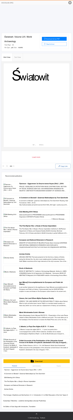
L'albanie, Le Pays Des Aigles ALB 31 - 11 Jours (36, 326)
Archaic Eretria (24, 254)
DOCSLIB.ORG (7, 2)
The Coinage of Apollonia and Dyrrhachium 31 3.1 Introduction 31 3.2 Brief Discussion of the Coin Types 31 (35, 395)
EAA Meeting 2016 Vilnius (28, 212)
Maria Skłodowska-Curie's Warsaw (31, 312)
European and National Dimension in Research (36, 240)
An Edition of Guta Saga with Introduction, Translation (19, 406)
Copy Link (63, 166)
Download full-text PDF (53, 39)
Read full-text (50, 44)
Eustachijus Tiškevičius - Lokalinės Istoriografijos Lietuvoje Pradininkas (24, 401)
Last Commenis (37, 366)
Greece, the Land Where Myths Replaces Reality (36, 298)
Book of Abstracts (25, 268)
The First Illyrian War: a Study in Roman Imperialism (37, 226)
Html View (6, 57)
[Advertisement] (36, 19)
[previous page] (3, 166)
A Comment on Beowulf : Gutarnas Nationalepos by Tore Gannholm (43, 198)
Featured (14, 366)
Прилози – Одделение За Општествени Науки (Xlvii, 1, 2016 (41, 184)
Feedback (42, 418)
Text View (17, 57)
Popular (59, 366)
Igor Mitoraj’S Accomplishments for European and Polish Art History (41, 283)
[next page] (13, 166)
